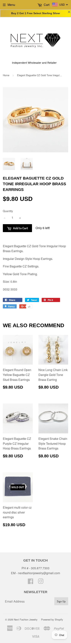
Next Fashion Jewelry (25, 619)
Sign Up (61, 601)
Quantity (8, 211)
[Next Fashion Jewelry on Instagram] (41, 582)
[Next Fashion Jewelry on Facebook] (30, 582)
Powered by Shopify (52, 619)
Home (6, 75)
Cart (46, 4)
